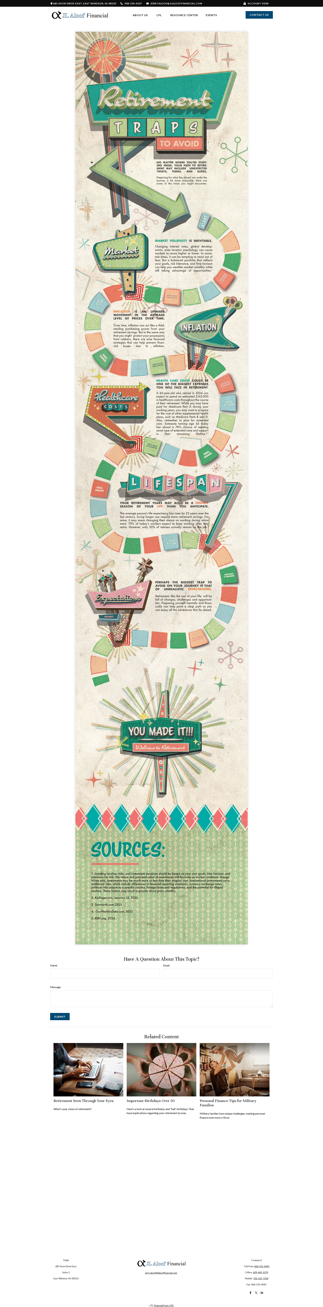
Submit (60, 1016)
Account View (258, 3)
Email (166, 965)
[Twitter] (256, 1292)
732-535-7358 (260, 1278)
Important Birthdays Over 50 (151, 1100)
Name (53, 965)
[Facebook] (250, 1292)
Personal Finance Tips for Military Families (228, 1102)
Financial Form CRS (164, 1305)
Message (55, 987)
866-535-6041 (262, 1266)
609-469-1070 (260, 1272)
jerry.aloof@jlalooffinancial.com (176, 3)
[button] (140, 15)
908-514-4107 (133, 3)
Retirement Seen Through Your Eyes (83, 1100)
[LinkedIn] (262, 1292)
